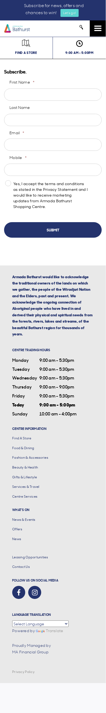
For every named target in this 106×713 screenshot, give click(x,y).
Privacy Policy (23, 671)
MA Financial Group (30, 651)
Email (16, 132)
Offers (17, 529)
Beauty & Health (25, 467)
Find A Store (21, 438)
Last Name (19, 107)
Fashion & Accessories (30, 457)
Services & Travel (26, 486)
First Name (21, 81)
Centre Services (24, 496)
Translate (54, 630)
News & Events (24, 519)
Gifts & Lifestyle (24, 477)
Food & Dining (23, 448)
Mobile (18, 157)
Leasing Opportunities (30, 557)
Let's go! (69, 12)
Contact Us (21, 566)
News (16, 539)
